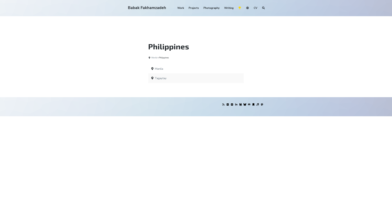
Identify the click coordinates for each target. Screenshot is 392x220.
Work (180, 8)
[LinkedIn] (236, 104)
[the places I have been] (232, 104)
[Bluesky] (245, 104)
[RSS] (223, 104)
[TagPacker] (253, 104)
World (154, 57)
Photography (212, 8)
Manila (159, 69)
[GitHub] (249, 104)
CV (255, 8)
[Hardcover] (240, 104)
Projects (194, 8)
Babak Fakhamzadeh (147, 7)
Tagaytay (160, 78)
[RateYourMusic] (258, 104)
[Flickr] (228, 104)
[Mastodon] (262, 104)
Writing (229, 8)
